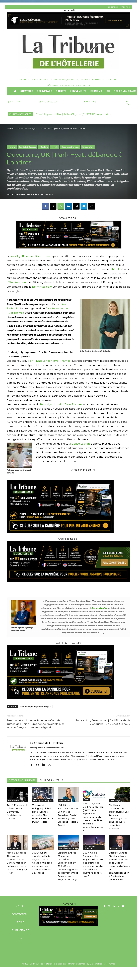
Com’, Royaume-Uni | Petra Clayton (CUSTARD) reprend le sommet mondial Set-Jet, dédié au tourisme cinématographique (93, 817)
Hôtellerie (44, 147)
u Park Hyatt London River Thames (60, 404)
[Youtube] (93, 102)
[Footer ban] (68, 916)
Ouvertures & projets (27, 128)
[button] (116, 102)
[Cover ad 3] (68, 584)
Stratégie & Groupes (27, 147)
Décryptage (115, 801)
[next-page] (14, 886)
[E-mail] (76, 206)
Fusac (86, 799)
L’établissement (17, 282)
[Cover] (68, 251)
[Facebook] (84, 102)
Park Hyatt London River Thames (31, 256)
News (35, 848)
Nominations (64, 801)
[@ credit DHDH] (68, 27)
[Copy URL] (91, 206)
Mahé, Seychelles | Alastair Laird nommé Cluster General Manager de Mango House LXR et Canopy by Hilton (17, 862)
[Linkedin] (68, 206)
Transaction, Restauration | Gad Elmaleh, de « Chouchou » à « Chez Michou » (103, 722)
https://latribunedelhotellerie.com (47, 748)
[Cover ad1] (68, 672)
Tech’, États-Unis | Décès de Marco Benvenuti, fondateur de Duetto (17, 812)
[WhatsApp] (60, 206)
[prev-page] (9, 886)
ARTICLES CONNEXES (22, 780)
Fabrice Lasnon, (80, 443)
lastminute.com (42, 286)
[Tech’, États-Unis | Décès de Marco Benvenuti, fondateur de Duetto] (17, 794)
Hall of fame (13, 801)
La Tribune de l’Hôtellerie (24, 194)
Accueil (10, 128)
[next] (127, 114)
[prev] (122, 114)
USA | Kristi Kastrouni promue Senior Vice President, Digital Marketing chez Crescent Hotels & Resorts (68, 815)
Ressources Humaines (89, 847)
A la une (11, 147)
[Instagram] (87, 102)
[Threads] (95, 102)
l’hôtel (115, 269)
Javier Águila (99, 608)
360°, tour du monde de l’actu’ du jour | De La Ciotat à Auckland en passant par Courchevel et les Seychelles (42, 862)
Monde (55, 147)
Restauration (87, 147)
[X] (90, 102)
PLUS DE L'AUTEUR (51, 780)
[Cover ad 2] (68, 502)
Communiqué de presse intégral (35, 706)
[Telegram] (84, 206)
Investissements (66, 848)
